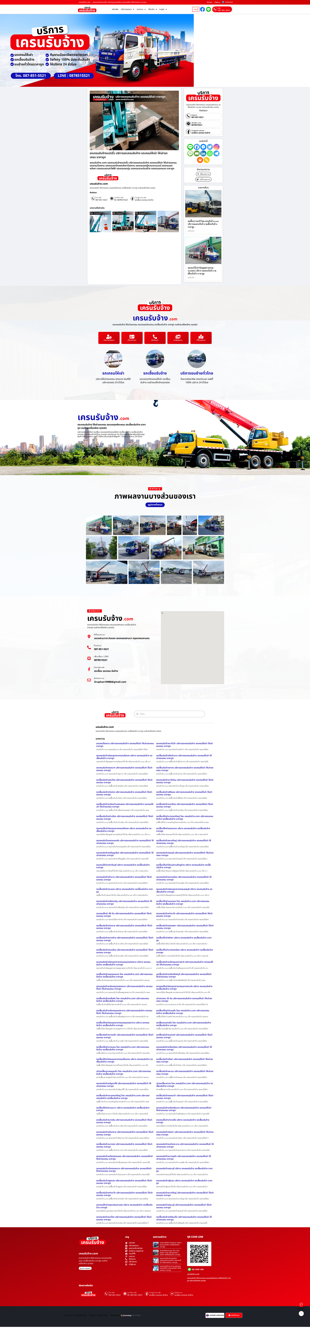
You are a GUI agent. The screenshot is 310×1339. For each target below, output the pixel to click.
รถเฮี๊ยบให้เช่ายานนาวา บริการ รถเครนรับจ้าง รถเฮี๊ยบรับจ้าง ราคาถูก (122, 1109)
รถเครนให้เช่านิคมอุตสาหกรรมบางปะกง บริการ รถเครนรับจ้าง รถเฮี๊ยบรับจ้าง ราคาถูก (202, 271)
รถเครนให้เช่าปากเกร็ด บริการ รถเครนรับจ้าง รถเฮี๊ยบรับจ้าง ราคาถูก (182, 1121)
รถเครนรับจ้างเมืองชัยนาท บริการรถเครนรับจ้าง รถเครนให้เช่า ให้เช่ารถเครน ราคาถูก (183, 1109)
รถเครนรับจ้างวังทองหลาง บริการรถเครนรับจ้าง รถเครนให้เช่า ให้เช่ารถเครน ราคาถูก (124, 1170)
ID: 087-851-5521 (135, 1295)
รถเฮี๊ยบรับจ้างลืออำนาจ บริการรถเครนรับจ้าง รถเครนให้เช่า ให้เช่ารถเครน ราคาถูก (184, 757)
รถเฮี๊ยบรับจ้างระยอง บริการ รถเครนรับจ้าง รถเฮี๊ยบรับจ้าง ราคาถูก (124, 890)
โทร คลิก (98, 197)
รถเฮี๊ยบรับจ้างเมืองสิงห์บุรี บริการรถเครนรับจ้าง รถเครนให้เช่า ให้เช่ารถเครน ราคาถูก (184, 976)
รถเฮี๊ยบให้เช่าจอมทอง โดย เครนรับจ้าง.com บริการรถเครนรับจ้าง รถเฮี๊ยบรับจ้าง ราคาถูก (182, 903)
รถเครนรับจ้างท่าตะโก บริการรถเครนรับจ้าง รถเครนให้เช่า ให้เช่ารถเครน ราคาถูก (184, 915)
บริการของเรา (126, 9)
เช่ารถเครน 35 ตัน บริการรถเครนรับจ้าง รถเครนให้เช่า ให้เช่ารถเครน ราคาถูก (184, 1000)
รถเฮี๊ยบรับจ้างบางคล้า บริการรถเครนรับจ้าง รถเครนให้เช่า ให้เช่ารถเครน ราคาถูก (124, 1036)
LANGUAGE (229, 2)
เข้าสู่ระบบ (217, 2)
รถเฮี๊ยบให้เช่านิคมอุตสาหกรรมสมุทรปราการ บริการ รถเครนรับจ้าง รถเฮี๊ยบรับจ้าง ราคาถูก (122, 1024)
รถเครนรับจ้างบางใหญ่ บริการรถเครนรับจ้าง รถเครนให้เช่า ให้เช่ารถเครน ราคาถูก (185, 1194)
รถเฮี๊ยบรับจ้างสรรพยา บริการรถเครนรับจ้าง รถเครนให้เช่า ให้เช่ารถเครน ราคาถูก (185, 927)
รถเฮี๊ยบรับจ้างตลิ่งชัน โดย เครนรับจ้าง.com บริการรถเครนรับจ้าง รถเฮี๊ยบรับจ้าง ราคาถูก (122, 1000)
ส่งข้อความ (178, 1292)
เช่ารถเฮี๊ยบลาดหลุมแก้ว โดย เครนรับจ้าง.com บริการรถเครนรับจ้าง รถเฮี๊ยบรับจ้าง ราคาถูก (123, 1073)
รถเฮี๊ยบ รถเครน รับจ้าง (144, 200)
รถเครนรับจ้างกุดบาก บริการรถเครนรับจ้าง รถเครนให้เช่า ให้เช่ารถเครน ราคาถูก (124, 769)
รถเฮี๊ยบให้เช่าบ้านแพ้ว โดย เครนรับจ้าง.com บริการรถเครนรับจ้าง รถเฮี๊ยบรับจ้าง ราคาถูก (182, 1012)
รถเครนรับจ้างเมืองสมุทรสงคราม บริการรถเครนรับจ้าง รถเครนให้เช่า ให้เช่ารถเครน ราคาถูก (124, 988)
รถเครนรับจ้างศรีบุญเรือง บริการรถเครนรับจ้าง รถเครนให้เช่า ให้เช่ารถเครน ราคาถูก (125, 854)
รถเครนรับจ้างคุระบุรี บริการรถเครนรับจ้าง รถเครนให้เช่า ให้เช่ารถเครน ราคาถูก (184, 1206)
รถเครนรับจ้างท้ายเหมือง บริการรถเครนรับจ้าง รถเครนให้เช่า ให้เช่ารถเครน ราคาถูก (170, 1260)
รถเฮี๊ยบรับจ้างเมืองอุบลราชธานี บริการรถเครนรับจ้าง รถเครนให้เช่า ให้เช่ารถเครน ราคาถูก (184, 963)
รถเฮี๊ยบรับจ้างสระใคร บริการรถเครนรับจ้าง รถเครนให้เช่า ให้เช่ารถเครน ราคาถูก (124, 781)
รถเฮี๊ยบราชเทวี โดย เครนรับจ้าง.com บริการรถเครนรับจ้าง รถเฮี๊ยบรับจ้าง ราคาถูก (203, 224)
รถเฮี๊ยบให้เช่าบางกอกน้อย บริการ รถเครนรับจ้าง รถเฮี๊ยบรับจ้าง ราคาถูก (184, 951)
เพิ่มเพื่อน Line (196, 123)
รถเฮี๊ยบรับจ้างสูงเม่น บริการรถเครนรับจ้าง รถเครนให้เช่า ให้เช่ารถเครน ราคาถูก (124, 1182)
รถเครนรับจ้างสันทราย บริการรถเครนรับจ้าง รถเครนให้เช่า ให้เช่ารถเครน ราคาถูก (125, 1133)
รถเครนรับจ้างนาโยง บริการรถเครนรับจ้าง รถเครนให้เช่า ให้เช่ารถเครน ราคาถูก (124, 1218)
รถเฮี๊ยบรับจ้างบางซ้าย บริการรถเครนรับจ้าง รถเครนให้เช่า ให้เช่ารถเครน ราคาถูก (124, 939)
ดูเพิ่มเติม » (191, 231)
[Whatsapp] (210, 153)
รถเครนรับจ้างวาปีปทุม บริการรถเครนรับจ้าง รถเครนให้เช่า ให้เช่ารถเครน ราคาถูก (184, 781)
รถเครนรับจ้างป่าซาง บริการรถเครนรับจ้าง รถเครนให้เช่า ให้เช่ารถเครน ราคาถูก (124, 878)
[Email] (197, 153)
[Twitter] (210, 147)
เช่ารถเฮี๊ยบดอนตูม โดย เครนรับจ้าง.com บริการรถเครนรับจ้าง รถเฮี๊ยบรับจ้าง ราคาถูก (170, 1252)
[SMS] (190, 153)
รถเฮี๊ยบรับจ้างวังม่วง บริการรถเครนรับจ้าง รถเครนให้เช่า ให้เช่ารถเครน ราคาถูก (124, 793)
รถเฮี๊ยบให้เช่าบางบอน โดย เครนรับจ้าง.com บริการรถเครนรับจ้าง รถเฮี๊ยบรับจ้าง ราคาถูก (122, 1048)
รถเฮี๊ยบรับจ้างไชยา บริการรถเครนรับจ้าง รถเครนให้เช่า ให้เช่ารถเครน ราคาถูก (184, 1061)
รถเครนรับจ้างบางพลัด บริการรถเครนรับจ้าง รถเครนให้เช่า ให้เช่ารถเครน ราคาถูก (183, 1158)
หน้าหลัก (115, 9)
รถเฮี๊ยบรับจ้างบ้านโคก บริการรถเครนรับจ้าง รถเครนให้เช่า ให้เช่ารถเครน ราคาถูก (124, 818)
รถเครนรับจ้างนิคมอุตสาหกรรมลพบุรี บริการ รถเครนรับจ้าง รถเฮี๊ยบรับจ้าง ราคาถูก (184, 890)
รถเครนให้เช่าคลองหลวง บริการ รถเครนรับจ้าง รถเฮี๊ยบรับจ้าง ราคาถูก (170, 1244)
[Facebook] (197, 147)
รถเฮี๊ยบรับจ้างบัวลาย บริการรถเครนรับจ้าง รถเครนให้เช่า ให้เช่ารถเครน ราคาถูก (124, 927)
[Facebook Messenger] (203, 147)
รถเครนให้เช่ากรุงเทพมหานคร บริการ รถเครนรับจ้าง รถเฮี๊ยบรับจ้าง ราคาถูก (124, 1206)
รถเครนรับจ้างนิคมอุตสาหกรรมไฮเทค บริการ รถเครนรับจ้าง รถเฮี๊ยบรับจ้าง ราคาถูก (124, 757)
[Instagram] (216, 147)
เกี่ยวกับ (151, 9)
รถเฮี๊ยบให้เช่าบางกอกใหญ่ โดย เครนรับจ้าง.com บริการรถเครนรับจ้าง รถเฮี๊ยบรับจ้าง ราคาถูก (184, 818)
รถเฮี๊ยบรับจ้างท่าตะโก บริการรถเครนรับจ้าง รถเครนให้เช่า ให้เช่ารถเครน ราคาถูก (124, 1194)
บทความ (140, 9)
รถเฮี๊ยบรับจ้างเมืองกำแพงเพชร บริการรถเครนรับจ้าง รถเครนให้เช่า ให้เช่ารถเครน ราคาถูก (124, 806)
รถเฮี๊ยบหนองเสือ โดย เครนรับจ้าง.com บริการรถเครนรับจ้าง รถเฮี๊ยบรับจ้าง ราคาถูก (183, 1024)
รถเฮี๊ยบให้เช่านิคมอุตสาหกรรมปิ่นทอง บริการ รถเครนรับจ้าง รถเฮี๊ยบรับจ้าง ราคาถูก (124, 1061)
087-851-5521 (224, 10)
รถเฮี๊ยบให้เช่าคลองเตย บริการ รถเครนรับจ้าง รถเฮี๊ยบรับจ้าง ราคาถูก (183, 830)
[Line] (190, 147)
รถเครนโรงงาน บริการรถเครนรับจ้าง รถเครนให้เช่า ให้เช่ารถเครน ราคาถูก (125, 745)
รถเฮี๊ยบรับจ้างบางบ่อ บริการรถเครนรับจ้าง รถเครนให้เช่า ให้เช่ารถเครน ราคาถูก (124, 1145)
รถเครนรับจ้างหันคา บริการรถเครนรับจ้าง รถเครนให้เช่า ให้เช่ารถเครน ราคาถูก (184, 1133)
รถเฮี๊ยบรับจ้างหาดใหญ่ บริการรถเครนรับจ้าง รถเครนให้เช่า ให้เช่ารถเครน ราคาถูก (183, 842)
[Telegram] (216, 153)
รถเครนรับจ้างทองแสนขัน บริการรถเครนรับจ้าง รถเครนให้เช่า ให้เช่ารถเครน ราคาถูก (125, 842)
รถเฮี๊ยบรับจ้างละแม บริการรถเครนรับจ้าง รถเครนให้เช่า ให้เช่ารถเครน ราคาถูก (184, 1073)
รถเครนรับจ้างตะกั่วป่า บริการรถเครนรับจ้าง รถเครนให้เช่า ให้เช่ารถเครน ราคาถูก (184, 745)
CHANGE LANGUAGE (216, 1315)
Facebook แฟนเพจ (197, 131)
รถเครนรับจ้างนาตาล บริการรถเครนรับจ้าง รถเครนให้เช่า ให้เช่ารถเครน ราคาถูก (170, 1268)
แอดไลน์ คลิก (119, 197)
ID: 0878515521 (121, 200)
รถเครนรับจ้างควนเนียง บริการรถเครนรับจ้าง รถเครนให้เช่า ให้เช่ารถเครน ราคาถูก (184, 878)
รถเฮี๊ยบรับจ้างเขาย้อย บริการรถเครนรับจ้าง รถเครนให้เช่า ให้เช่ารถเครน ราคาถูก (184, 806)
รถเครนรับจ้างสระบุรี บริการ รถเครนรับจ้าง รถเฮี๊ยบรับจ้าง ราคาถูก (184, 1170)
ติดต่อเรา (209, 2)
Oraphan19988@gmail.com (110, 682)
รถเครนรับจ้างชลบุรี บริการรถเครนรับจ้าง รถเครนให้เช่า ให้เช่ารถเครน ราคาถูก (184, 854)
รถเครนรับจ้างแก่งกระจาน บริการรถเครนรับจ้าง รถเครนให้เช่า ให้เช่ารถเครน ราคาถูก (185, 1145)
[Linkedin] (203, 153)
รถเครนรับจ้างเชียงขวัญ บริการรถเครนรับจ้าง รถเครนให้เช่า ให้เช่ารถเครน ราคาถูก (124, 903)
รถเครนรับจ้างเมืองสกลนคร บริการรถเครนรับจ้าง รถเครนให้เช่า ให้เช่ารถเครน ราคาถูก (124, 1158)
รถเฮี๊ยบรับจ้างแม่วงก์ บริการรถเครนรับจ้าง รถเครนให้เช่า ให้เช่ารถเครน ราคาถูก (184, 1036)
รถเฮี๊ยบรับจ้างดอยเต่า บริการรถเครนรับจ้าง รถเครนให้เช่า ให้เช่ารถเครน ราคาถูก (184, 1097)
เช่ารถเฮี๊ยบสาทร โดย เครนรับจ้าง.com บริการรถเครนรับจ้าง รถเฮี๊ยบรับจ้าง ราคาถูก (184, 1085)
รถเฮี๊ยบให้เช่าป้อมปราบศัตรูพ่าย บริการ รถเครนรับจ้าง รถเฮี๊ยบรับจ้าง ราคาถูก (183, 866)
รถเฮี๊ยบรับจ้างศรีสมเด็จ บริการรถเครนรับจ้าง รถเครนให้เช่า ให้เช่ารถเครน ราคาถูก (184, 1218)
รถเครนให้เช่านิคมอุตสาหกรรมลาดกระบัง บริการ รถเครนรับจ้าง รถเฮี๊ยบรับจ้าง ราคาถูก (184, 988)
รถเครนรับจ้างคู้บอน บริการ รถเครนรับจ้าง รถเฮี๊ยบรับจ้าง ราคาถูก (184, 1182)
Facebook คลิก (140, 197)
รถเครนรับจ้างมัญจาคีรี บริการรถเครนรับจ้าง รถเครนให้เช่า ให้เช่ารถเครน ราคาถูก (123, 1085)
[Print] (200, 160)
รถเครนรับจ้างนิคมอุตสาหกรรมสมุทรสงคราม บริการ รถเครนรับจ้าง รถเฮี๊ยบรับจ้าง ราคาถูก (123, 963)
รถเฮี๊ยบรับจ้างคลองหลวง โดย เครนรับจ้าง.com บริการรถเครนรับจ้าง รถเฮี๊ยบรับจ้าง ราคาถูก (124, 976)
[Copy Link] (207, 160)
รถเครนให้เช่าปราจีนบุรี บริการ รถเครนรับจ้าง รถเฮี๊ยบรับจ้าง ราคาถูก (123, 866)
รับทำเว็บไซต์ (136, 1315)
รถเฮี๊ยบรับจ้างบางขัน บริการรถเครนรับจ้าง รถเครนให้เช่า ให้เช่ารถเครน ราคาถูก (124, 1121)
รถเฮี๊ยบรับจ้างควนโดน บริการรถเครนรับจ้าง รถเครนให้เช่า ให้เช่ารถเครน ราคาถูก (124, 951)
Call (219, 8)
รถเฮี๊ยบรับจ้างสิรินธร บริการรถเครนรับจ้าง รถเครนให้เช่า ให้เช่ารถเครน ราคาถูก (184, 793)
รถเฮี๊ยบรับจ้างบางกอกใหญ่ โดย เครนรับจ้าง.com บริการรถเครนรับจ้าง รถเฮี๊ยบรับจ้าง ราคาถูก (123, 1097)
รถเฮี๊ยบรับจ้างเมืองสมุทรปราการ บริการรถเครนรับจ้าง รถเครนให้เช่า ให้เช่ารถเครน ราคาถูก (124, 1012)
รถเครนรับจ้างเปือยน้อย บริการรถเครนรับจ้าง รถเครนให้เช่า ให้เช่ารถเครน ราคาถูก (184, 1048)
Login (161, 9)
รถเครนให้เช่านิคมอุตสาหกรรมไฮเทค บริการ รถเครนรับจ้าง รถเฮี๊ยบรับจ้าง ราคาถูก (123, 830)
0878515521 (196, 125)
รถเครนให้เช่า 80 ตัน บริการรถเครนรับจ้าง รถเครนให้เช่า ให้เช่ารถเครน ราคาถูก (124, 915)
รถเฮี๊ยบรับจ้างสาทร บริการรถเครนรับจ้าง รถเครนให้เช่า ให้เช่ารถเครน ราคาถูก (184, 769)
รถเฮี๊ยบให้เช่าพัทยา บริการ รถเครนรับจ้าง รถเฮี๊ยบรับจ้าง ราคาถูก (184, 939)
